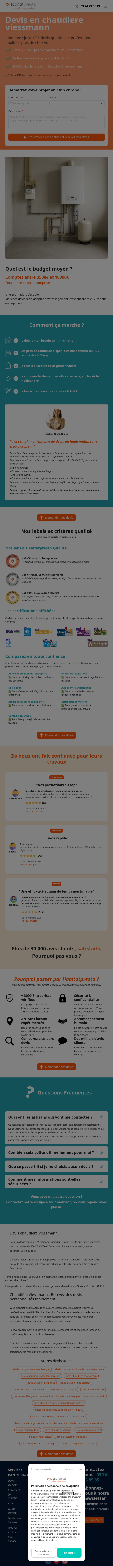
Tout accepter (69, 1552)
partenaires (68, 1493)
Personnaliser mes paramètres (43, 1552)
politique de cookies (46, 1540)
